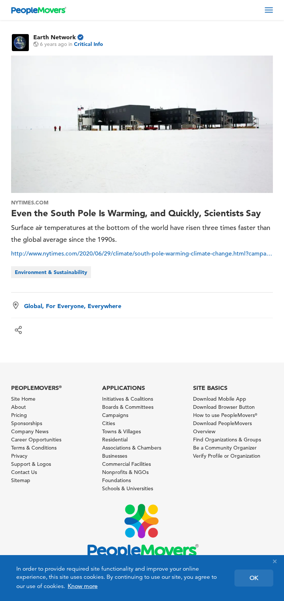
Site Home (23, 398)
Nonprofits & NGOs (125, 472)
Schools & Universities (127, 488)
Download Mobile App (219, 398)
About (18, 407)
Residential (115, 439)
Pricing (19, 415)
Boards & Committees (127, 407)
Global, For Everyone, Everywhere (72, 306)
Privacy (19, 456)
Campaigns (115, 415)
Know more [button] (83, 586)
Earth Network (54, 37)
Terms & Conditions (34, 447)
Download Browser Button (224, 407)
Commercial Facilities (126, 464)
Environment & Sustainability (51, 272)
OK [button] (254, 578)
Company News (29, 431)
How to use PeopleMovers (225, 415)
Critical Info (88, 44)
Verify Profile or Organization (226, 456)
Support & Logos (31, 464)
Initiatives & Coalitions (127, 398)
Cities (108, 423)
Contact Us (24, 472)
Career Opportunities (36, 439)
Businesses (114, 456)
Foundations (116, 480)
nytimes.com (29, 202)
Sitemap (20, 480)
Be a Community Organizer (225, 447)
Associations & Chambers (131, 447)
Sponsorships (26, 423)
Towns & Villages (121, 431)
